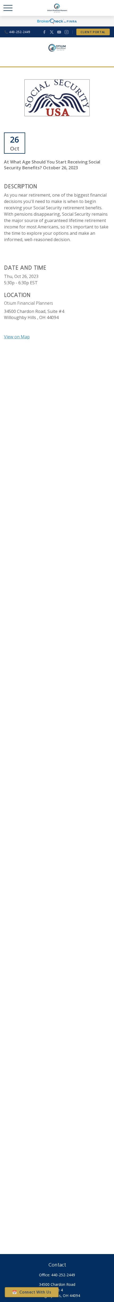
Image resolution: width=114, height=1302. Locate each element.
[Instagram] (66, 32)
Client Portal (93, 32)
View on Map (17, 337)
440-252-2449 (63, 1274)
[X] (52, 32)
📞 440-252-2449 (17, 32)
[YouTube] (59, 32)
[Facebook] (44, 32)
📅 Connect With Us (31, 1292)
